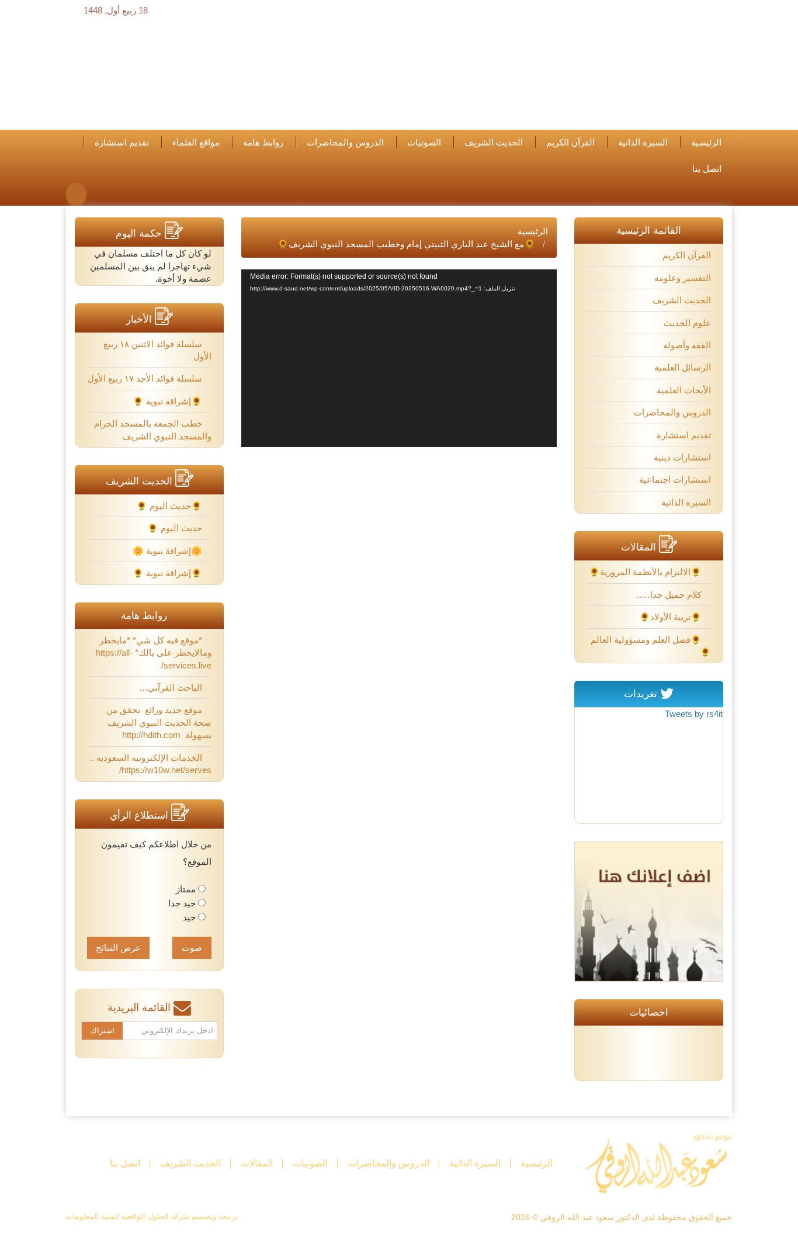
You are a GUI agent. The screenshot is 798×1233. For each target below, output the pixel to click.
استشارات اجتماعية (675, 479)
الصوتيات (424, 142)
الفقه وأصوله (687, 345)
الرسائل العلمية (682, 367)
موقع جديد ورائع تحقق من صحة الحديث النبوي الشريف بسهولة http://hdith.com (158, 722)
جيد (189, 917)
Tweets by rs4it (694, 714)
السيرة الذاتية (643, 142)
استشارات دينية (682, 457)
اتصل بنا (706, 169)
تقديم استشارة (122, 142)
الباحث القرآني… (171, 687)
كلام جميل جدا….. (670, 595)
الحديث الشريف (493, 142)
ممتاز (186, 889)
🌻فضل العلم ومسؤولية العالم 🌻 (651, 646)
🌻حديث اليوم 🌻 (170, 506)
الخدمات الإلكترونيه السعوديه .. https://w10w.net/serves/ (150, 764)
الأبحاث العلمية (684, 390)
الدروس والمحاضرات (345, 142)
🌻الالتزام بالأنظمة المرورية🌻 (646, 572)
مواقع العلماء (196, 142)
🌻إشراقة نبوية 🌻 (168, 401)
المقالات (257, 1163)
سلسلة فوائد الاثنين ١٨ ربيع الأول (157, 350)
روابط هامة (263, 142)
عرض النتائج (118, 948)
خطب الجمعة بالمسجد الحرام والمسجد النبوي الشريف (152, 429)
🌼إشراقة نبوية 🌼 (168, 551)
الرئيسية (706, 142)
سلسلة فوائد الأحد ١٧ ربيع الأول (146, 378)
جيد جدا (182, 903)
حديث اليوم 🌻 (175, 528)
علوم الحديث (687, 323)
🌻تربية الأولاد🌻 (671, 617)
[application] (399, 358)
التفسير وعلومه (682, 278)
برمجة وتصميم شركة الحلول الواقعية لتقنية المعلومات (152, 1216)
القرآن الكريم (570, 142)
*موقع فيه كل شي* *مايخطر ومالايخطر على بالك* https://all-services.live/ (153, 652)
